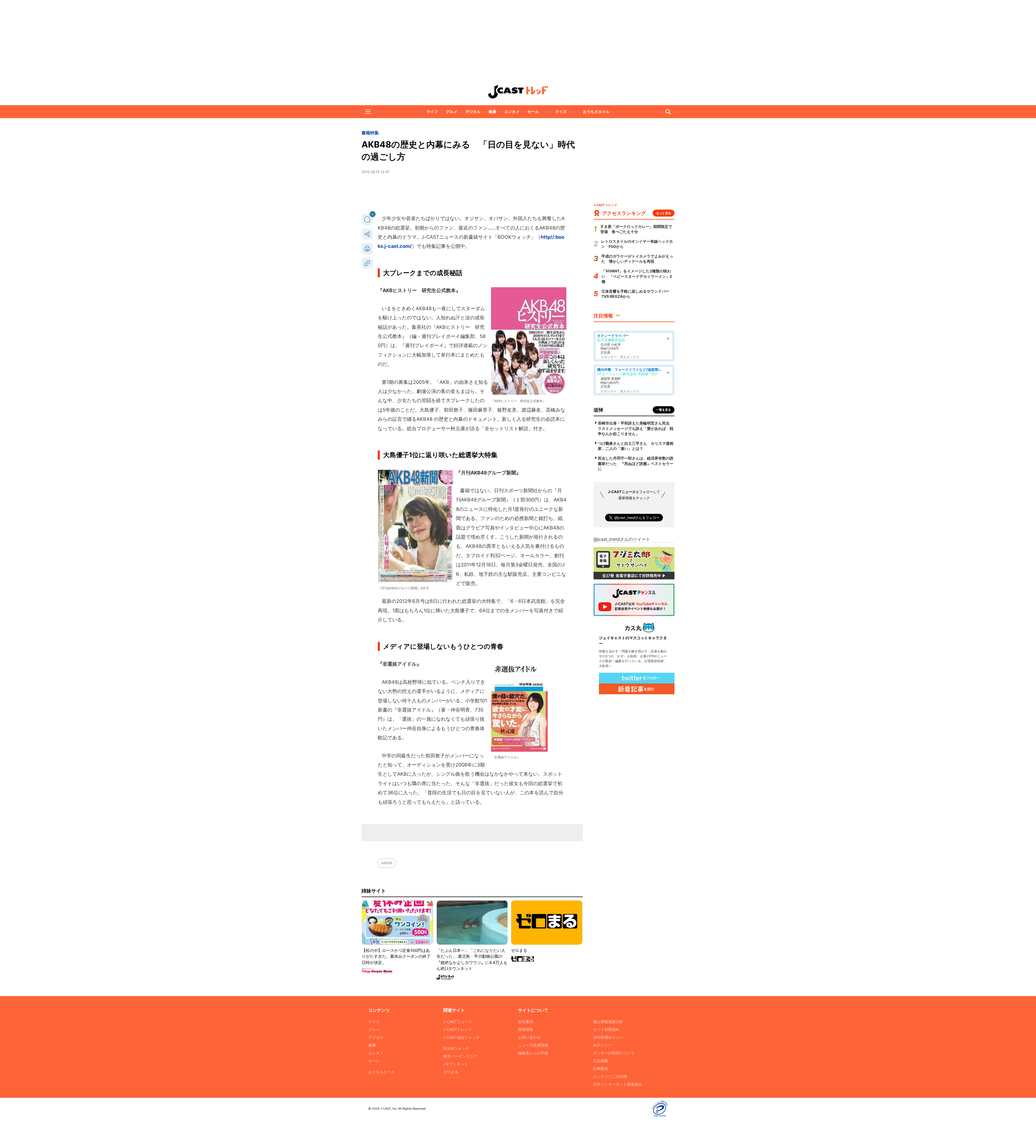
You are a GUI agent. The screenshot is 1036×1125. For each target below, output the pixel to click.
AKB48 (386, 863)
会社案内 (525, 1021)
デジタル (472, 111)
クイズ (561, 111)
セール (533, 111)
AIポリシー (602, 1045)
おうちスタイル (596, 111)
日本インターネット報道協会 (617, 1084)
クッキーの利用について (614, 1053)
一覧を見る (663, 410)
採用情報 (525, 1029)
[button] (368, 111)
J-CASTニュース (457, 1021)
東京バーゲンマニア (460, 1056)
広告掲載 (600, 1060)
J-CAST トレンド (518, 92)
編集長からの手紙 (533, 1053)
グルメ (451, 111)
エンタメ (511, 111)
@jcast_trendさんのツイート (622, 539)
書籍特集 (370, 132)
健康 (492, 111)
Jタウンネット (455, 1064)
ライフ (432, 111)
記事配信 (600, 1068)
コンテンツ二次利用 (610, 1076)
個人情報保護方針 (608, 1021)
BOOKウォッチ (456, 1048)
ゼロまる (450, 1071)
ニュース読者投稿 (533, 1045)
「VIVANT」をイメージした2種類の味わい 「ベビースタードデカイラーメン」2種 (637, 276)
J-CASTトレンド (457, 1029)
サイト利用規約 (606, 1029)
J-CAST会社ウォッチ (461, 1037)
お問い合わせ (529, 1037)
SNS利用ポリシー (608, 1037)
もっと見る (663, 213)
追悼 (598, 410)
